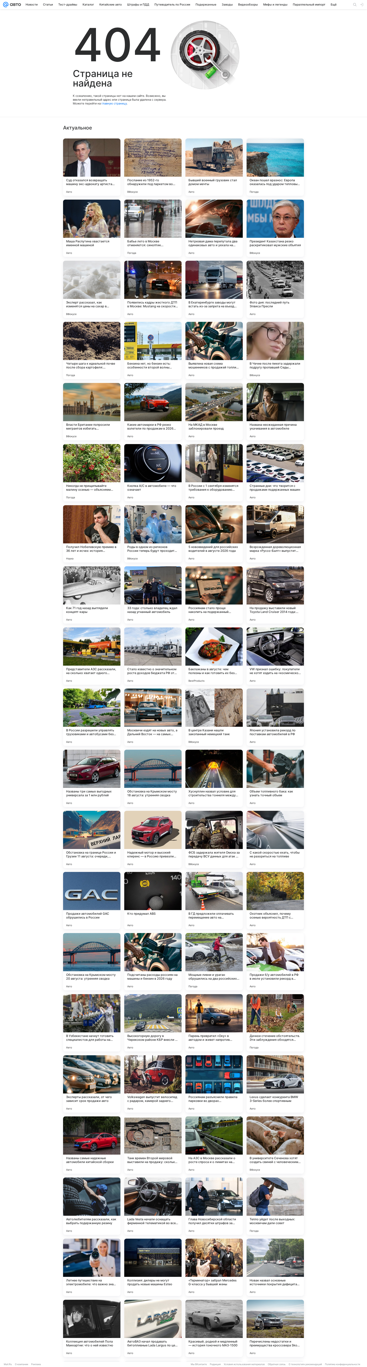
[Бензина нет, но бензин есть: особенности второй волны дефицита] (153, 350)
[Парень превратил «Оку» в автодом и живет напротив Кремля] (214, 1022)
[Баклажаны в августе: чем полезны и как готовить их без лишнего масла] (214, 656)
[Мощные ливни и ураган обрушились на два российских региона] (214, 961)
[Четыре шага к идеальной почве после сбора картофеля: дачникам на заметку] (91, 350)
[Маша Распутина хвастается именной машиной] (91, 228)
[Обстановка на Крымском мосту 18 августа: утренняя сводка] (153, 778)
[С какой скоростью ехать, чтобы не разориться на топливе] (275, 839)
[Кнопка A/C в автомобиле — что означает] (153, 472)
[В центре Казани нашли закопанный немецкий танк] (214, 717)
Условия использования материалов (244, 1364)
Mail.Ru (8, 1364)
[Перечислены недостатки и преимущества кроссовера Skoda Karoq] (275, 1328)
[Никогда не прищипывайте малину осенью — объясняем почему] (91, 472)
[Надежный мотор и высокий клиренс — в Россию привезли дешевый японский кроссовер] (153, 839)
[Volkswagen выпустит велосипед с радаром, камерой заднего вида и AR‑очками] (153, 1084)
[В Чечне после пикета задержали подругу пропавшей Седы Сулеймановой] (275, 350)
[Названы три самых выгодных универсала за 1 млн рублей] (91, 778)
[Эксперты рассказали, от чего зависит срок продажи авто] (91, 1084)
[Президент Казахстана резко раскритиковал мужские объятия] (275, 228)
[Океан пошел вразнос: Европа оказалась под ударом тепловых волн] (275, 167)
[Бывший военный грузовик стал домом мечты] (214, 167)
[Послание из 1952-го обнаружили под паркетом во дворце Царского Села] (153, 167)
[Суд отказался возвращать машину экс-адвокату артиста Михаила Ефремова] (91, 167)
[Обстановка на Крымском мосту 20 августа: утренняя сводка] (91, 961)
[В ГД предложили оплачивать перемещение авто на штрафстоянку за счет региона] (214, 900)
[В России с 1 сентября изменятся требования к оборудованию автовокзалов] (214, 472)
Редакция (215, 1364)
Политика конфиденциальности (342, 1364)
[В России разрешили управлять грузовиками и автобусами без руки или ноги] (91, 717)
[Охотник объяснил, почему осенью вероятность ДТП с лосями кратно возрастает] (275, 900)
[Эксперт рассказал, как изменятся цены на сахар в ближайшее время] (91, 289)
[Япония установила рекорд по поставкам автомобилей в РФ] (275, 717)
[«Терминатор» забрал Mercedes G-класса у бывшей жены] (214, 1267)
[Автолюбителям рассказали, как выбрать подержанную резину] (91, 1206)
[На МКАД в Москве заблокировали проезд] (214, 411)
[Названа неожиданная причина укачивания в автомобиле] (275, 411)
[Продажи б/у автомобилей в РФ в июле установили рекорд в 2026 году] (275, 961)
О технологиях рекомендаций (305, 1364)
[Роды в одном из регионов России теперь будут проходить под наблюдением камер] (153, 534)
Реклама (36, 1364)
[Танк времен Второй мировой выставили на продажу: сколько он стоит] (153, 1145)
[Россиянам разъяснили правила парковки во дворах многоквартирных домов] (214, 1084)
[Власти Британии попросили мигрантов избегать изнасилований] (91, 411)
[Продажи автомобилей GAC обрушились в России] (91, 900)
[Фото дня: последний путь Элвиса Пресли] (275, 289)
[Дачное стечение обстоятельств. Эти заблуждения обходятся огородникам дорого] (275, 1022)
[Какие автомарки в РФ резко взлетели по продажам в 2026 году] (153, 411)
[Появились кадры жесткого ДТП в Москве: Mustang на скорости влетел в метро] (153, 289)
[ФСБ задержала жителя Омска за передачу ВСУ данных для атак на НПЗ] (214, 839)
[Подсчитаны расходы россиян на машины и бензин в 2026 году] (153, 961)
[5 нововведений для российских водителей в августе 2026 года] (214, 534)
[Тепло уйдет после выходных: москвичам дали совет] (275, 1206)
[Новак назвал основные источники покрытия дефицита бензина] (275, 1267)
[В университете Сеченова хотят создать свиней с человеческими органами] (275, 1145)
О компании (21, 1364)
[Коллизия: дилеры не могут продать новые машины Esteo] (153, 1267)
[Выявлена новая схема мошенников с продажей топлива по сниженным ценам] (214, 350)
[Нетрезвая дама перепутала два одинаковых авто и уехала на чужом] (214, 228)
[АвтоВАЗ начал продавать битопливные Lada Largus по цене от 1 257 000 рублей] (153, 1328)
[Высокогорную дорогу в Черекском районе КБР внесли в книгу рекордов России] (153, 1022)
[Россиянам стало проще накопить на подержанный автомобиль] (214, 595)
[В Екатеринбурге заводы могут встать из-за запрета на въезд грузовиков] (214, 289)
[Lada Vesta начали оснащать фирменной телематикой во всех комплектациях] (153, 1206)
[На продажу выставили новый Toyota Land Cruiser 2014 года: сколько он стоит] (275, 595)
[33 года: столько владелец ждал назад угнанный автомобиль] (153, 595)
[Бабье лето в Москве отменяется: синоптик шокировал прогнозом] (153, 228)
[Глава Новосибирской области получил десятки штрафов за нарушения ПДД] (214, 1206)
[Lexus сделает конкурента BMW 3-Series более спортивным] (275, 1084)
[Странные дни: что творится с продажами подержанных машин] (275, 472)
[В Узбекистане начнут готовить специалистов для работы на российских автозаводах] (91, 1022)
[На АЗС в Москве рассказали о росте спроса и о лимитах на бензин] (214, 1145)
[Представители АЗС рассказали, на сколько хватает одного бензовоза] (91, 656)
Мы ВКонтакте (199, 1364)
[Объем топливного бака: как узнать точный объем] (275, 778)
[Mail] (5, 4)
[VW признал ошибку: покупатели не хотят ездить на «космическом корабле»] (275, 656)
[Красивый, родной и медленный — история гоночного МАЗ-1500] (214, 1328)
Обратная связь (277, 1364)
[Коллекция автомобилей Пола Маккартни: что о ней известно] (91, 1328)
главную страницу (114, 103)
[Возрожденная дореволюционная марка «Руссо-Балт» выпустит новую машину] (275, 534)
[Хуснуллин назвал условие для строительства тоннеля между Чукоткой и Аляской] (214, 778)
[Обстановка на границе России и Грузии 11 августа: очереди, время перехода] (91, 839)
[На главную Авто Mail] (14, 4)
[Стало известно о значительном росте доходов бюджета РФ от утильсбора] (153, 656)
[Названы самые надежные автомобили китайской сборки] (91, 1145)
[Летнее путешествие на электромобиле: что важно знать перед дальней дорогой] (91, 1267)
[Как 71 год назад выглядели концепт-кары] (91, 595)
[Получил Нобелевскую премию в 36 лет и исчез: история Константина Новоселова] (91, 534)
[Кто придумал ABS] (153, 900)
